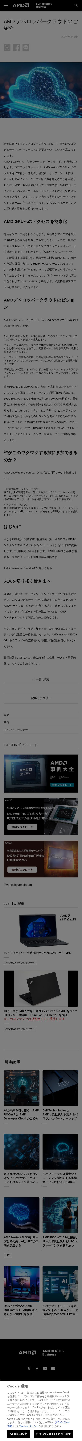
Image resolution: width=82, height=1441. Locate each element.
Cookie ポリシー (29, 1426)
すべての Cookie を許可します (53, 1433)
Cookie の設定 (18, 1433)
